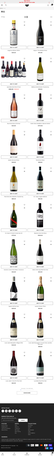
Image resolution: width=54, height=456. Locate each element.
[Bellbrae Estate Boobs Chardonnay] (40, 69)
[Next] (49, 1)
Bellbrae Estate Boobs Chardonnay (40, 87)
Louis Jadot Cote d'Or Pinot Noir (14, 381)
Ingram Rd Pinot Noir (14, 306)
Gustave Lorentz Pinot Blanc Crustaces (14, 269)
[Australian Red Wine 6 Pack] (13, 69)
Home (1, 8)
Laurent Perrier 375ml (40, 306)
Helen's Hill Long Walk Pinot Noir (40, 269)
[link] (14, 454)
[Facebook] (3, 411)
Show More (27, 393)
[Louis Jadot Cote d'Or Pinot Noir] (13, 363)
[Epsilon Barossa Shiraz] (13, 142)
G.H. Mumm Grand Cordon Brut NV (13, 233)
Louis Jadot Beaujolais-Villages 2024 (14, 343)
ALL (5, 8)
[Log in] (48, 5)
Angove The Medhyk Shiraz (40, 50)
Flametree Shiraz (40, 160)
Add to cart (14, 47)
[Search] (6, 5)
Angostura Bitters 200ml (14, 50)
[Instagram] (6, 411)
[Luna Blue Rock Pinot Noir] (40, 363)
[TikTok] (13, 411)
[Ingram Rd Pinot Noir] (13, 288)
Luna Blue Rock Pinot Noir (40, 381)
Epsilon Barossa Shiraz (13, 160)
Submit (23, 420)
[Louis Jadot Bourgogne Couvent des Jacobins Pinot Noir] (40, 325)
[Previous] (5, 1)
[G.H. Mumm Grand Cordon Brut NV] (13, 215)
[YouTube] (16, 411)
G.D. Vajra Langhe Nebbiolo (40, 196)
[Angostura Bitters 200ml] (13, 32)
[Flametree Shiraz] (40, 142)
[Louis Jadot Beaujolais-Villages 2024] (13, 325)
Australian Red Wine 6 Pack (14, 87)
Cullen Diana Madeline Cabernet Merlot (40, 123)
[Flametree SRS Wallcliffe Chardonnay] (13, 178)
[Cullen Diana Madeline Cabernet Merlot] (40, 105)
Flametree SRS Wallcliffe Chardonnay (13, 196)
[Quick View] (24, 25)
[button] (25, 17)
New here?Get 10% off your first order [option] (27, 1)
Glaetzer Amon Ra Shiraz (40, 233)
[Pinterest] (9, 411)
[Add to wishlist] (24, 22)
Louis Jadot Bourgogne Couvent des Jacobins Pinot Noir (40, 343)
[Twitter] (19, 411)
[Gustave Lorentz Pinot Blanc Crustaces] (13, 252)
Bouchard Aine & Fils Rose (13, 123)
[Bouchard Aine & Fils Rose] (13, 105)
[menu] (2, 5)
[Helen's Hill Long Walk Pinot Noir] (40, 252)
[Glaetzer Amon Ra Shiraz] (40, 215)
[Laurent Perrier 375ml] (40, 288)
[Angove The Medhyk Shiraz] (40, 32)
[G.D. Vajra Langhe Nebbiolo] (40, 178)
